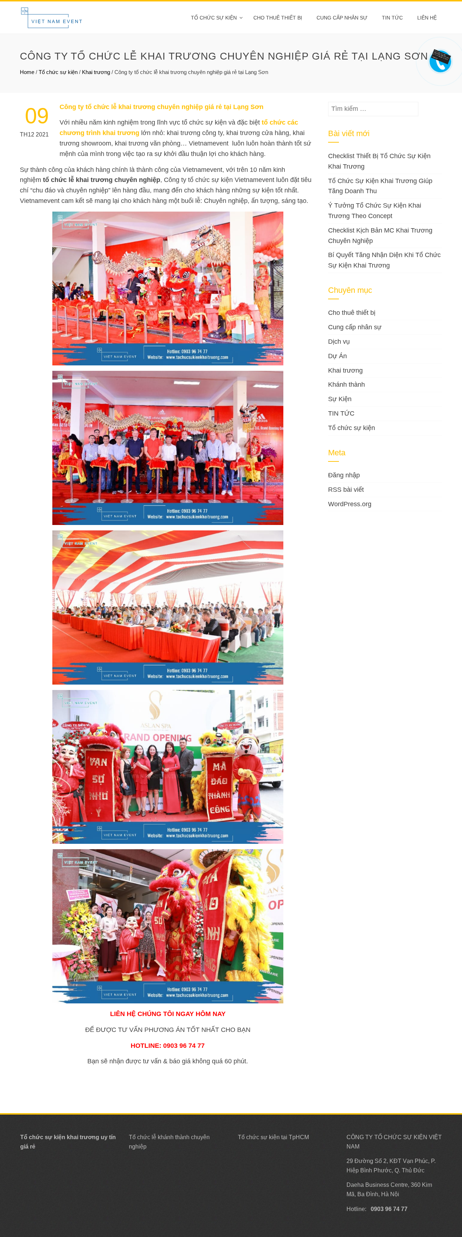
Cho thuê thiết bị (277, 18)
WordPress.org (349, 504)
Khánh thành (346, 384)
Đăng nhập (344, 475)
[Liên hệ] (439, 56)
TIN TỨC (341, 413)
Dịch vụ (339, 341)
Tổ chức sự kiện (214, 18)
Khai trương (96, 72)
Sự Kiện (340, 399)
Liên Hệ (427, 18)
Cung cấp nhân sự (342, 18)
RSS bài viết (346, 489)
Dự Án (337, 356)
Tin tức (392, 18)
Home (27, 72)
